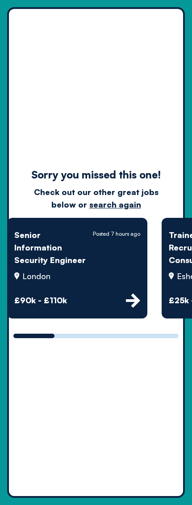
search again (115, 204)
